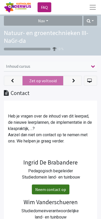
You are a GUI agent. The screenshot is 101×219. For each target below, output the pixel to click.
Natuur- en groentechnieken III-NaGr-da (46, 37)
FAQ (44, 7)
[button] (90, 21)
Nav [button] (41, 20)
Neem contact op (50, 189)
